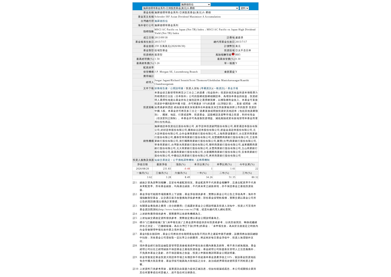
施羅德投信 (161, 21)
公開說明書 (176, 88)
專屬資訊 (206, 88)
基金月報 (233, 88)
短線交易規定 (162, 159)
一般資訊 (219, 88)
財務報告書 (161, 88)
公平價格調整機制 (183, 159)
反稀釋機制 (203, 159)
